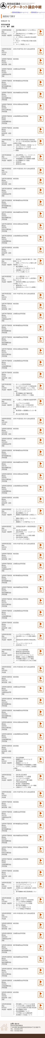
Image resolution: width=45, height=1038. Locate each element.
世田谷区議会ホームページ (20, 12)
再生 (40, 34)
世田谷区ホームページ (38, 12)
